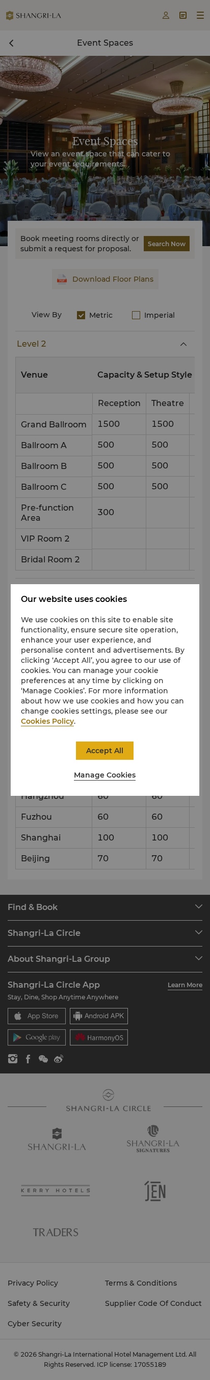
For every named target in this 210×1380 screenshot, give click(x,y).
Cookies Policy (47, 721)
